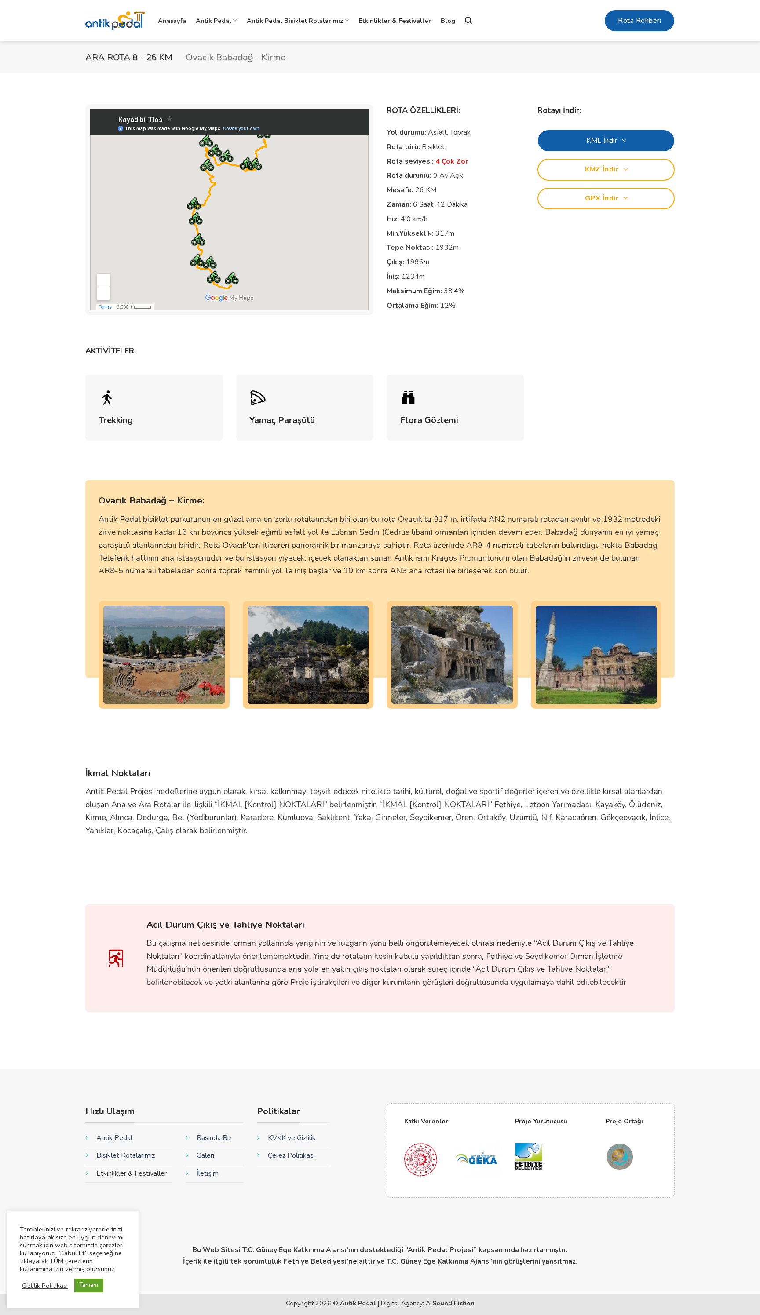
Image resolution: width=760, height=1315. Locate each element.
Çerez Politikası (291, 1155)
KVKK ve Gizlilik (292, 1138)
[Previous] (96, 660)
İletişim (208, 1173)
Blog (448, 20)
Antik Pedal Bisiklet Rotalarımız (295, 20)
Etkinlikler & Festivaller (394, 20)
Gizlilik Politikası (45, 1286)
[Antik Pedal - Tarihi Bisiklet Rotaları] (115, 20)
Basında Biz (214, 1138)
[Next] (663, 660)
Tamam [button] (89, 1285)
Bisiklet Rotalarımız (125, 1155)
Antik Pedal (213, 20)
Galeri (205, 1155)
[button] (468, 20)
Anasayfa (172, 20)
